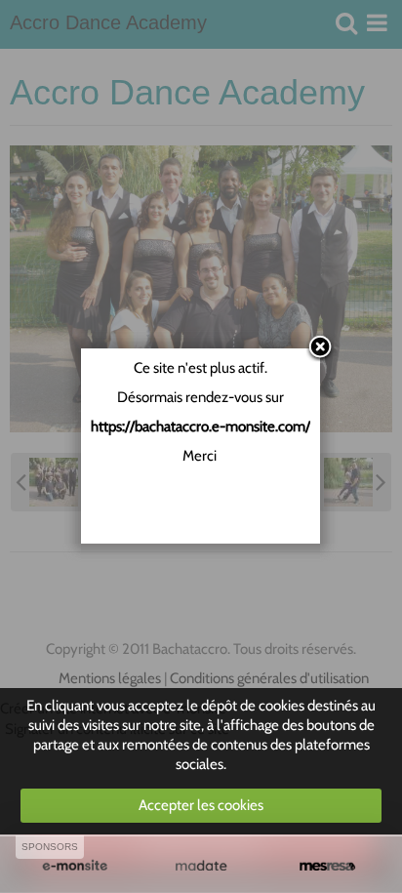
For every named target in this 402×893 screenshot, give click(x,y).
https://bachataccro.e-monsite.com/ (200, 426)
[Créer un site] (75, 866)
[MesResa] (327, 866)
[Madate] (200, 866)
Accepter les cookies (201, 805)
